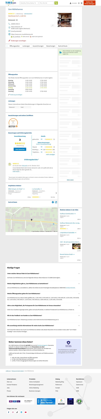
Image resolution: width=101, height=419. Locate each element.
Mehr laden (70, 180)
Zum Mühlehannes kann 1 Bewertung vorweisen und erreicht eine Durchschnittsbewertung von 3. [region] (33, 319)
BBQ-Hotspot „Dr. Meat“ (15, 189)
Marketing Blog (59, 382)
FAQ (56, 391)
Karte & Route (62, 46)
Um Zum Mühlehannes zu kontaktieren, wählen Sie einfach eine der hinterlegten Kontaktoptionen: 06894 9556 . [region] (41, 287)
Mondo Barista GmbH (66, 254)
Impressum (79, 382)
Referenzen (58, 384)
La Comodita (36, 189)
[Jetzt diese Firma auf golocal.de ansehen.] (41, 139)
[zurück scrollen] (7, 46)
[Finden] (56, 3)
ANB (77, 391)
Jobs (8, 388)
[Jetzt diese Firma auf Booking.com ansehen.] (41, 149)
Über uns (9, 382)
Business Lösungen (34, 391)
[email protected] (70, 287)
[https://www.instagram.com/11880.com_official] (13, 412)
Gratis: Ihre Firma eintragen (90, 3)
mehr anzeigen (50, 154)
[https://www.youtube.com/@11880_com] (25, 412)
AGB (77, 388)
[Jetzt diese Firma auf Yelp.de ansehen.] (41, 147)
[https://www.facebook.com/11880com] (8, 412)
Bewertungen (50, 46)
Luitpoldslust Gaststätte (67, 232)
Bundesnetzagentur (42, 345)
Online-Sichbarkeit (34, 382)
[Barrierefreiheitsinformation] (79, 3)
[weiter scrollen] (80, 46)
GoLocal (24, 165)
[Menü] (82, 3)
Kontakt (57, 388)
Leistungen (26, 46)
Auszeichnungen (38, 46)
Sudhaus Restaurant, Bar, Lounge (70, 223)
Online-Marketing (34, 388)
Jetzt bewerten (20, 149)
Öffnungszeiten (15, 46)
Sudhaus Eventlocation (67, 213)
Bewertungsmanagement (36, 384)
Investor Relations (12, 384)
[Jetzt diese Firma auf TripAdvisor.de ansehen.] (41, 152)
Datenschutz (79, 384)
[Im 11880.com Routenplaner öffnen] (53, 201)
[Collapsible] (79, 273)
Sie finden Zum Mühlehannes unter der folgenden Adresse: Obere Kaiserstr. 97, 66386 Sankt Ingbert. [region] (33, 277)
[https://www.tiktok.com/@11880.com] (17, 412)
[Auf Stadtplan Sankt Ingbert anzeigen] (56, 202)
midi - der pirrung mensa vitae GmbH (70, 242)
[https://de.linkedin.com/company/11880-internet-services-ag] (21, 412)
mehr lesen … (17, 171)
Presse (9, 391)
